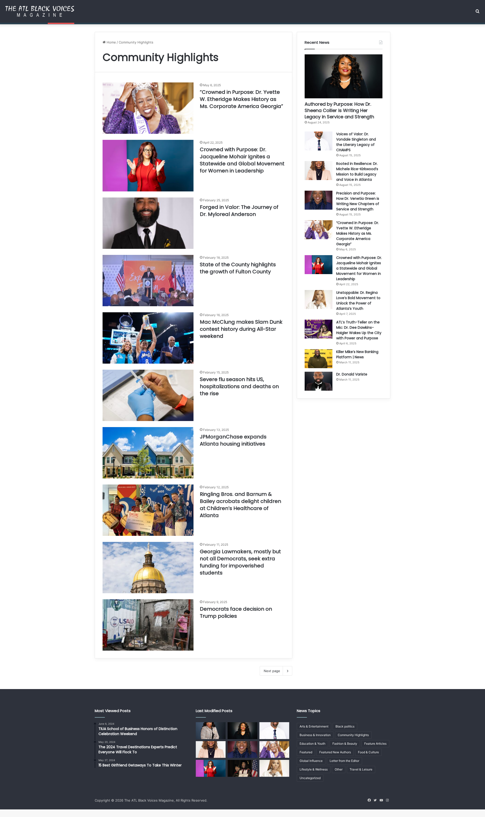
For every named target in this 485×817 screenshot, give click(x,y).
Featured (306, 752)
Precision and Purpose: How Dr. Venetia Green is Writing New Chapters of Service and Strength (357, 201)
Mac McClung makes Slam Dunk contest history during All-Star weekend (241, 329)
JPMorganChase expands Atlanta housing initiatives (233, 440)
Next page (272, 671)
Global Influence (311, 761)
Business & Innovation (315, 735)
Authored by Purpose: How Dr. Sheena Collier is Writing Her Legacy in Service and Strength (339, 110)
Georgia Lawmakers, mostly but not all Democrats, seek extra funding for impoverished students (240, 562)
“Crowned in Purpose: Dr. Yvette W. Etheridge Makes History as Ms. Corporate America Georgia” (241, 99)
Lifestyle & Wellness (314, 769)
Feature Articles (375, 743)
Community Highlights (353, 735)
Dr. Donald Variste (351, 374)
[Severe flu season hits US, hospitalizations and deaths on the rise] (148, 395)
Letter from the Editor (344, 761)
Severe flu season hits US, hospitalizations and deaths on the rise (239, 386)
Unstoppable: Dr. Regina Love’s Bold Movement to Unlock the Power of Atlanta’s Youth (358, 300)
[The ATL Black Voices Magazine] (40, 11)
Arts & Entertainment (314, 726)
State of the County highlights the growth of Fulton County (238, 268)
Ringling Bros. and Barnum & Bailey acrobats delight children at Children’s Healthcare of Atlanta (240, 505)
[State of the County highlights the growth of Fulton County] (148, 280)
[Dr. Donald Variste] (318, 381)
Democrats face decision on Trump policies (236, 612)
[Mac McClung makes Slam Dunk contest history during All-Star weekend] (148, 338)
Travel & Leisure (361, 769)
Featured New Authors (335, 752)
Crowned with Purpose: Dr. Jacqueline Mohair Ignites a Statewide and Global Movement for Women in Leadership (242, 160)
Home (111, 42)
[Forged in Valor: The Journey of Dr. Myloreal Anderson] (148, 223)
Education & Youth (312, 743)
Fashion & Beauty (344, 743)
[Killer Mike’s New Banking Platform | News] (318, 358)
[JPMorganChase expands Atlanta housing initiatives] (148, 452)
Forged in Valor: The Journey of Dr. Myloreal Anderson (239, 211)
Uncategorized (310, 778)
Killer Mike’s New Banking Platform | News (357, 354)
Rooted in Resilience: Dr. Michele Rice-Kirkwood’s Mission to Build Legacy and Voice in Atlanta (357, 171)
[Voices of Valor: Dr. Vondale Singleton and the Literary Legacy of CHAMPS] (318, 140)
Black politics (344, 726)
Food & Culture (368, 752)
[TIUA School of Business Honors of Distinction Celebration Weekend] (242, 768)
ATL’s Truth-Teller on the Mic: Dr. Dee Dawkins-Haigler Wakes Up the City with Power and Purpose (358, 330)
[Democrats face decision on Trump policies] (148, 625)
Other (339, 769)
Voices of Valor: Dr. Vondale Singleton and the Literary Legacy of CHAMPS (356, 141)
